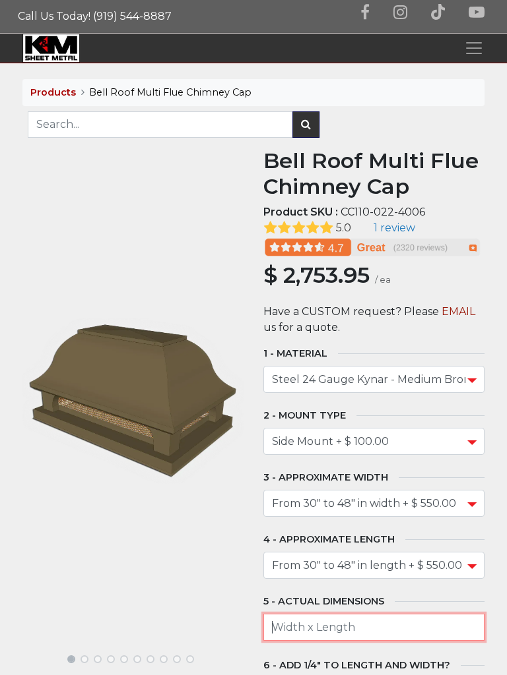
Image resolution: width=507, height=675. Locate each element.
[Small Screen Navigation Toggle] (474, 48)
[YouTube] (477, 12)
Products (53, 92)
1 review (394, 227)
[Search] (306, 124)
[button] (38, 400)
